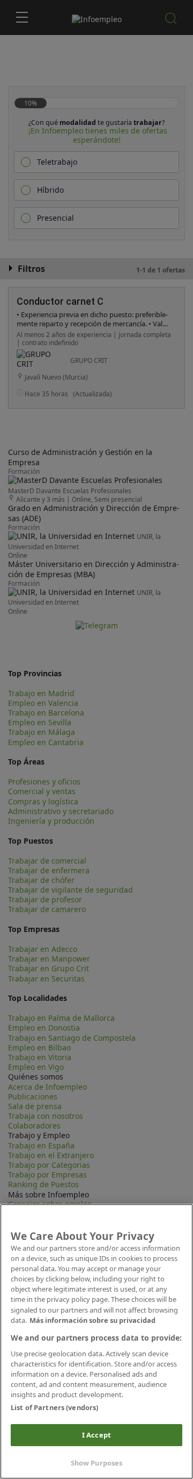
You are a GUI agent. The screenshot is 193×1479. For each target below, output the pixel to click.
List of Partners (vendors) (54, 1407)
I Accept (96, 1435)
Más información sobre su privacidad (92, 1320)
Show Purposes (97, 1463)
